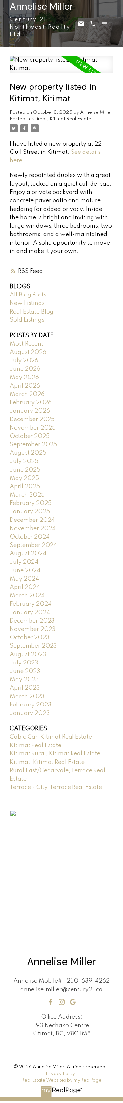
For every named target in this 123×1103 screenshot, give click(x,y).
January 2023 (30, 713)
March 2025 (27, 495)
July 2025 (24, 461)
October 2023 (30, 638)
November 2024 (33, 529)
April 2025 (25, 487)
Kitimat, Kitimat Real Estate (61, 119)
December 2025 (32, 419)
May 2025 (24, 478)
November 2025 (33, 428)
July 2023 (24, 663)
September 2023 (33, 646)
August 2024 (28, 554)
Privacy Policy (60, 1074)
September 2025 (33, 445)
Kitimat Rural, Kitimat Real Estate (55, 754)
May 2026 (24, 377)
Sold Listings (27, 320)
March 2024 (27, 596)
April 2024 (25, 587)
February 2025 (30, 503)
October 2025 (30, 436)
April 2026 (25, 386)
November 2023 (33, 629)
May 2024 (24, 579)
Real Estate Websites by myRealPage (61, 1080)
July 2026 (24, 361)
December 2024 (32, 520)
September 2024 (33, 545)
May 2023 (24, 680)
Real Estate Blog (31, 312)
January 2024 (30, 613)
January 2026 (30, 411)
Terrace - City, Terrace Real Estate (56, 787)
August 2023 (28, 655)
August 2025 (28, 453)
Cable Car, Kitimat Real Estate (51, 737)
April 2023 (25, 688)
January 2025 (30, 512)
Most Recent (26, 344)
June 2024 (25, 571)
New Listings (27, 303)
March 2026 (27, 394)
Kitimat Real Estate (35, 745)
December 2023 (32, 621)
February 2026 (30, 403)
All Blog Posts (28, 295)
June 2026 (25, 369)
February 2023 (30, 705)
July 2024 (24, 562)
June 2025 (25, 470)
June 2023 (25, 671)
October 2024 (30, 537)
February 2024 (30, 604)
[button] (50, 1002)
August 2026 (28, 352)
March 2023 (27, 697)
